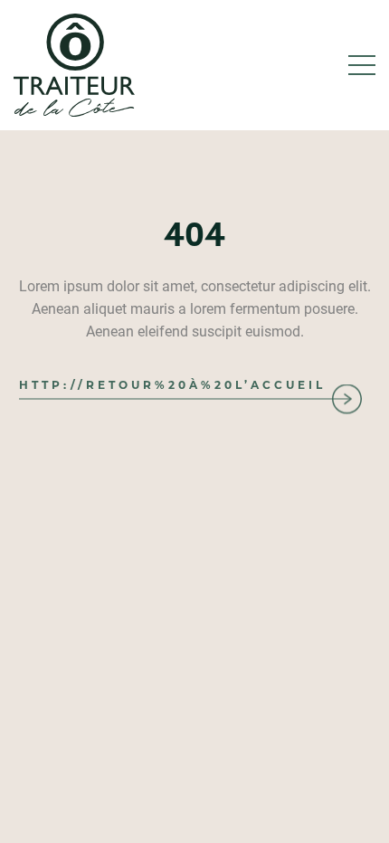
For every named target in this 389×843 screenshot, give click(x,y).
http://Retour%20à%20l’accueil (172, 385)
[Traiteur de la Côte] (74, 65)
